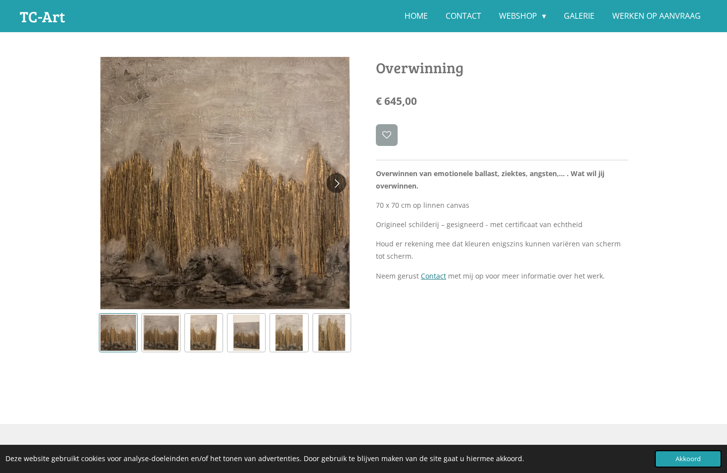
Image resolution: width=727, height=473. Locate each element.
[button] (118, 332)
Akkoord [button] (688, 459)
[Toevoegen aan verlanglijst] (387, 135)
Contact (433, 276)
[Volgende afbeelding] (336, 183)
